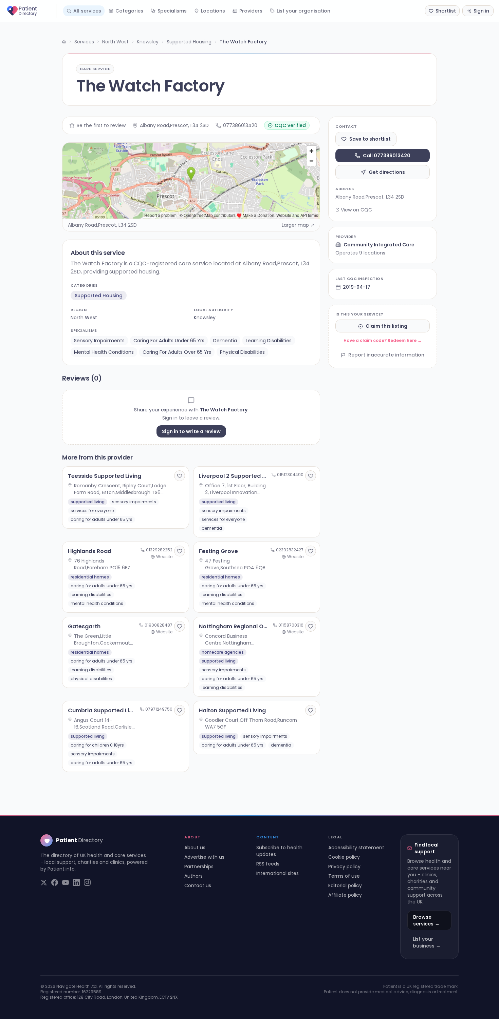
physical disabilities (242, 352)
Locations (213, 10)
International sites (277, 873)
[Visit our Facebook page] (54, 882)
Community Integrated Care (379, 244)
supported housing (99, 295)
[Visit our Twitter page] (43, 882)
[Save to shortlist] (179, 475)
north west (84, 317)
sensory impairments (99, 340)
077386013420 (240, 125)
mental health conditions (104, 352)
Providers (250, 10)
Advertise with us (204, 857)
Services (84, 41)
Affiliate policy (345, 895)
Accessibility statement (356, 847)
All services (87, 10)
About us (194, 847)
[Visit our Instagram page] (87, 882)
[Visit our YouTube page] (65, 882)
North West (115, 41)
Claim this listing (386, 326)
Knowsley (148, 41)
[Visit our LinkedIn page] (76, 882)
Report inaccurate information (386, 355)
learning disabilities (269, 340)
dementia (225, 340)
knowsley (205, 317)
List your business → (427, 942)
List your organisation (303, 10)
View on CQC (356, 209)
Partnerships (199, 866)
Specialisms (172, 10)
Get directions (387, 172)
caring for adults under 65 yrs (168, 340)
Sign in (481, 10)
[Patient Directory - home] (30, 11)
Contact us (197, 885)
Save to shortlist (370, 139)
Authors (193, 876)
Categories (129, 10)
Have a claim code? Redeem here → (383, 341)
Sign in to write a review (191, 431)
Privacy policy (344, 866)
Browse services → (426, 920)
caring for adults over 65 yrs (177, 352)
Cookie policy (344, 857)
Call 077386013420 (386, 155)
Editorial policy (345, 885)
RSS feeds (267, 863)
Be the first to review (101, 125)
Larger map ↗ (298, 225)
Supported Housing (189, 41)
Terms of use (344, 876)
